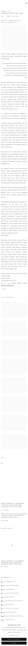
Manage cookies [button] (14, 635)
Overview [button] (4, 20)
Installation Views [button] (15, 20)
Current (3, 11)
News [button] (2, 22)
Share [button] (4, 289)
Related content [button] (11, 22)
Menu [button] (26, 3)
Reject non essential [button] (14, 639)
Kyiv (2, 16)
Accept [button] (14, 643)
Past (9, 11)
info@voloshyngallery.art (7, 285)
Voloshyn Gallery (6, 3)
